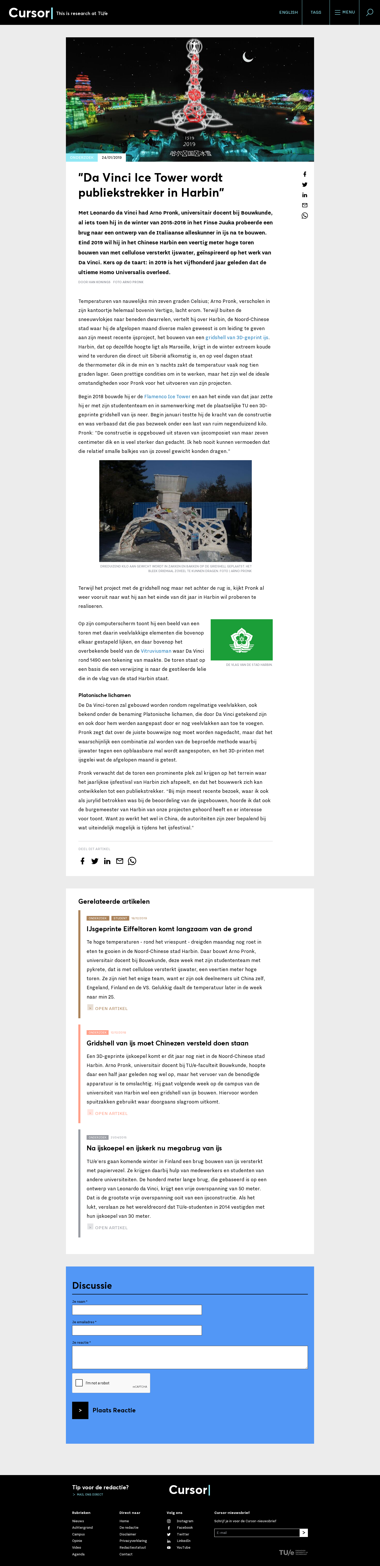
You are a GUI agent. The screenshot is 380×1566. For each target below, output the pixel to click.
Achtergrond (82, 1528)
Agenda (78, 1554)
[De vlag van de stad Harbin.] (242, 639)
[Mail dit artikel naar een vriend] (305, 205)
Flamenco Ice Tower (167, 397)
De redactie (129, 1528)
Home (124, 1521)
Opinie (77, 1541)
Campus (78, 1534)
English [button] (288, 12)
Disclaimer (127, 1534)
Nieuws (78, 1521)
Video (76, 1548)
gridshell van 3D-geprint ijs (237, 337)
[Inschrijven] (304, 1533)
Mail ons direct (89, 1494)
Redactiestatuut (132, 1548)
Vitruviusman (156, 651)
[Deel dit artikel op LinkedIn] (305, 195)
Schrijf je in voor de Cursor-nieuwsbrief (245, 1521)
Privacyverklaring (133, 1541)
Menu (348, 12)
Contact (126, 1554)
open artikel (111, 1008)
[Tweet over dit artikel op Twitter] (305, 184)
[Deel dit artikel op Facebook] (305, 174)
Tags (315, 12)
